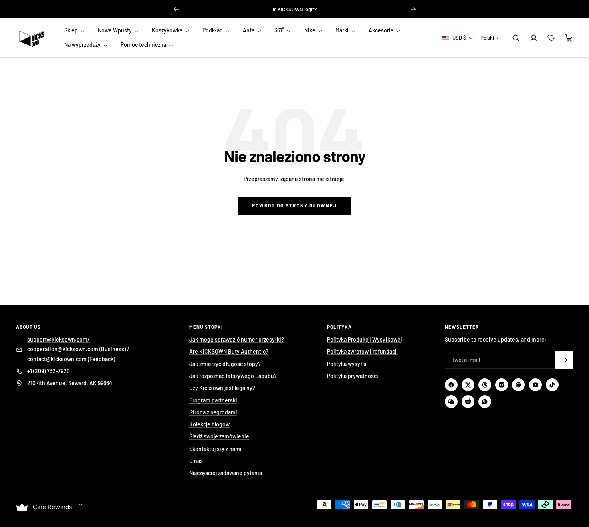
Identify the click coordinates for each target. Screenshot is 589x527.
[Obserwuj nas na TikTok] (552, 384)
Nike (310, 30)
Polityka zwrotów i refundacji (362, 351)
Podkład (213, 30)
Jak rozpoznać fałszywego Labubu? (233, 375)
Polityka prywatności (352, 375)
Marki (342, 30)
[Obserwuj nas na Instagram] (501, 384)
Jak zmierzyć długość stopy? (225, 363)
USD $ (459, 37)
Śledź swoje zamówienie (219, 436)
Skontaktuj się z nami (215, 448)
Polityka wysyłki (347, 363)
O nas (196, 460)
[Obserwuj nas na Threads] (484, 384)
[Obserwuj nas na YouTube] (535, 384)
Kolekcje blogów (209, 424)
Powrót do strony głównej (294, 205)
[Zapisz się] (564, 360)
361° (279, 30)
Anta (249, 30)
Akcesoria (382, 30)
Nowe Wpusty (115, 30)
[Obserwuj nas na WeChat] (451, 401)
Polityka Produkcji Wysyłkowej (364, 339)
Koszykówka (168, 30)
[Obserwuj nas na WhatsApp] (484, 401)
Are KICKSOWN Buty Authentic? (228, 351)
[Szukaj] (516, 38)
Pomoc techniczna (144, 45)
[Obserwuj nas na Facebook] (451, 384)
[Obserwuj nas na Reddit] (468, 401)
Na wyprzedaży (83, 45)
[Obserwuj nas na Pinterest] (518, 384)
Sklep (71, 30)
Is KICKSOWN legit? (295, 9)
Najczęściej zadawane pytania (225, 472)
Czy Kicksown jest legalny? (222, 387)
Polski (487, 37)
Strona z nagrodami (213, 412)
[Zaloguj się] (534, 38)
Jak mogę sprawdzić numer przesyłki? (236, 339)
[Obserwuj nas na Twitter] (468, 384)
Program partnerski (213, 400)
